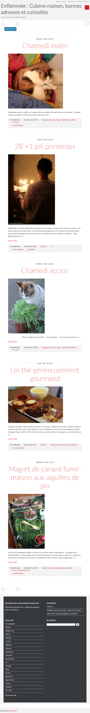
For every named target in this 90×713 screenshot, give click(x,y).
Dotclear (13, 711)
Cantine (8, 641)
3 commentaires (17, 125)
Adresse (8, 627)
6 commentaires (17, 573)
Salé (28, 570)
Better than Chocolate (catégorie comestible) (57, 568)
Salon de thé (66, 445)
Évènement (9, 652)
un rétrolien (31, 249)
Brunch (14, 570)
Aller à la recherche (82, 1)
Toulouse (74, 445)
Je (51, 246)
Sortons (8, 683)
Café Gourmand (55, 445)
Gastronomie (9, 659)
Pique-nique (22, 570)
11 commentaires (18, 448)
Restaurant (9, 676)
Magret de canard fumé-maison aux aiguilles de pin (45, 478)
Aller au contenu (61, 1)
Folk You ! (43, 246)
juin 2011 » (17, 24)
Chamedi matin (45, 45)
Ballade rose (9, 631)
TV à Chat (15, 122)
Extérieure (8, 655)
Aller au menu (72, 1)
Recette (8, 673)
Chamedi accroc (45, 270)
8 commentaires (17, 249)
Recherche (51, 620)
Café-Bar (8, 638)
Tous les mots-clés (10, 695)
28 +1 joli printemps (45, 146)
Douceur (8, 648)
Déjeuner (8, 645)
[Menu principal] (87, 7)
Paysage (8, 666)
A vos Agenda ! (10, 624)
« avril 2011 (3, 24)
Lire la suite (12, 241)
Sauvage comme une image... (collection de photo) (59, 120)
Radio (7, 669)
